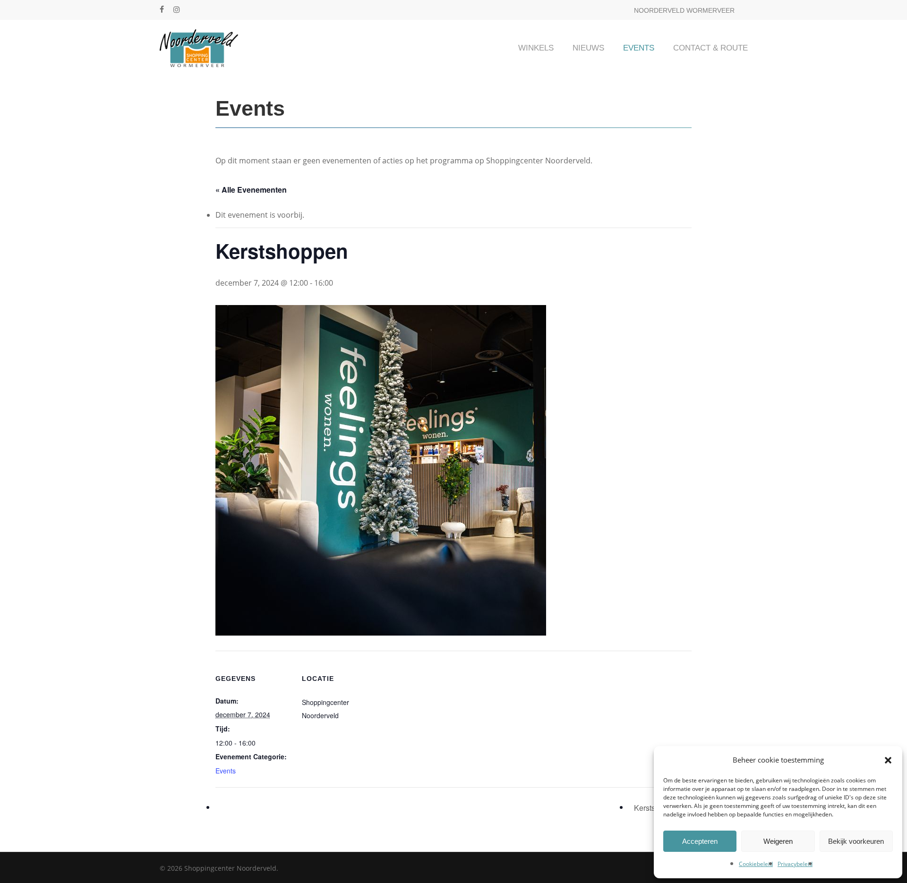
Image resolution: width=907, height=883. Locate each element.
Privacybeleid (795, 864)
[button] (888, 760)
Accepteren (700, 841)
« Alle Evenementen (251, 189)
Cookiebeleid (756, 864)
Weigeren (778, 841)
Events (225, 770)
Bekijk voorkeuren (856, 841)
